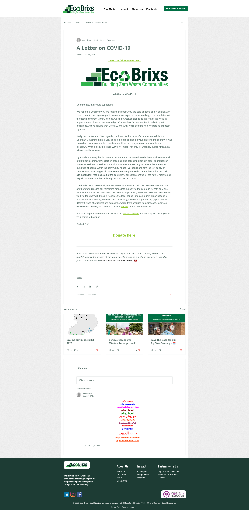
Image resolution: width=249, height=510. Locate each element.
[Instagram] (72, 494)
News (78, 22)
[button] (182, 22)
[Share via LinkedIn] (90, 286)
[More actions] (170, 40)
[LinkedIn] (66, 494)
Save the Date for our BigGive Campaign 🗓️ (163, 341)
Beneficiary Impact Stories (96, 22)
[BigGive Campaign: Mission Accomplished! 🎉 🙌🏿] (124, 324)
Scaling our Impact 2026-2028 (81, 341)
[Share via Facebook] (78, 286)
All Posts (67, 22)
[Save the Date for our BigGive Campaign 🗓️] (166, 324)
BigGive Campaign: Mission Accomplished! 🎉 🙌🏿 (124, 341)
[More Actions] (170, 394)
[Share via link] (97, 286)
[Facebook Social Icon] (79, 494)
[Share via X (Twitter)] (84, 286)
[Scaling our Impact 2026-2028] (82, 324)
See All (182, 309)
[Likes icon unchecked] (84, 445)
